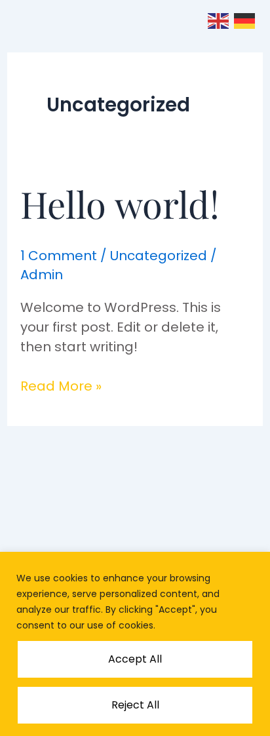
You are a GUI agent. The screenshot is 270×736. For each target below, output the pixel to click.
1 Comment (58, 255)
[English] (219, 19)
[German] (245, 19)
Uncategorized (158, 255)
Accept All (135, 659)
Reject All (135, 704)
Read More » (61, 385)
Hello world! (120, 203)
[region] (135, 644)
